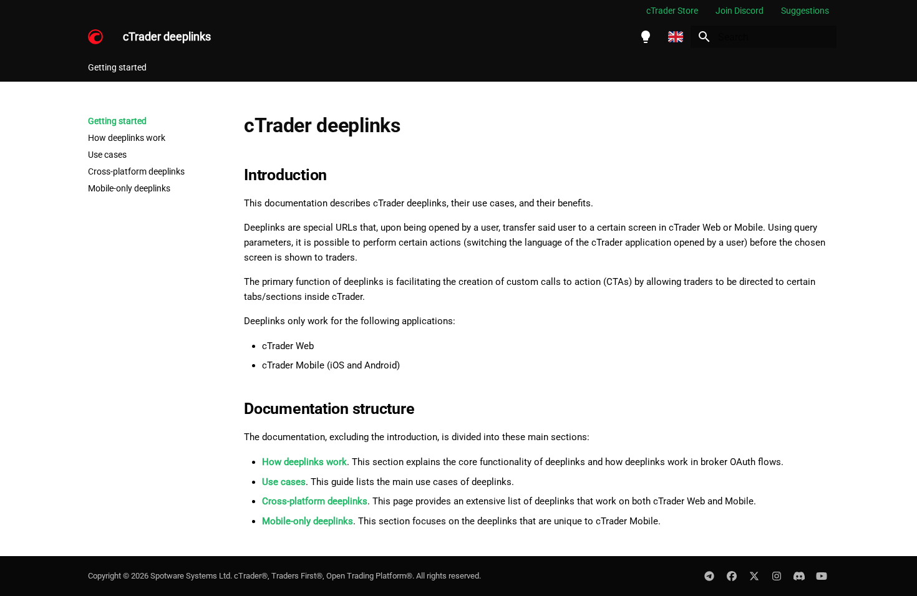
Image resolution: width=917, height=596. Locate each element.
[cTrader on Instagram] (777, 576)
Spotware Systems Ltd (190, 575)
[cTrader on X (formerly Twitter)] (754, 576)
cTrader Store (672, 11)
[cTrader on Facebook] (732, 576)
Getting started (117, 67)
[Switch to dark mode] (645, 36)
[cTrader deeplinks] (95, 36)
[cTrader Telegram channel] (709, 576)
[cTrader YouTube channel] (822, 576)
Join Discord (740, 11)
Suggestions (805, 11)
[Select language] (675, 36)
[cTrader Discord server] (799, 576)
